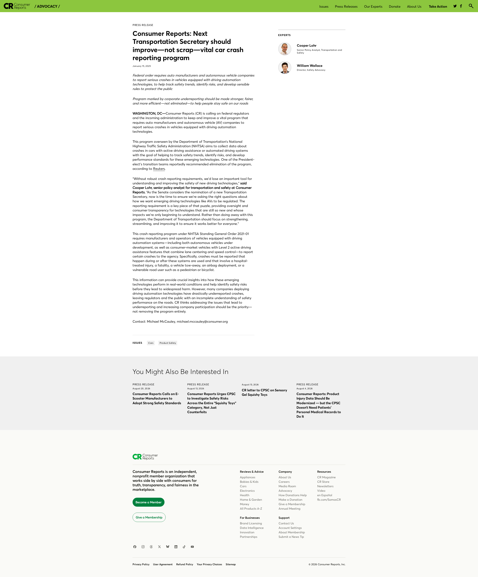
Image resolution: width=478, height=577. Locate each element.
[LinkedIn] (176, 547)
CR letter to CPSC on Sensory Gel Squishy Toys (264, 392)
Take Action (438, 6)
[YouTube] (192, 547)
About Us (414, 6)
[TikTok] (184, 547)
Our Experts (373, 6)
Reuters (159, 168)
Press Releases (346, 6)
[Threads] (151, 547)
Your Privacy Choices (209, 564)
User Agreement (163, 564)
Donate (395, 6)
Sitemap (231, 564)
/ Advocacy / (47, 6)
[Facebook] (135, 547)
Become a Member (149, 502)
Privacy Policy (141, 564)
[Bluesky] (167, 547)
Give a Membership (149, 517)
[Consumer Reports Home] (147, 457)
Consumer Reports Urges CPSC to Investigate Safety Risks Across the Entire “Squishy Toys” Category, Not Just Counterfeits (211, 403)
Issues (323, 6)
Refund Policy (184, 564)
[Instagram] (143, 547)
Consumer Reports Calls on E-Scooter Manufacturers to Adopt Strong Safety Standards (157, 398)
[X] (159, 547)
